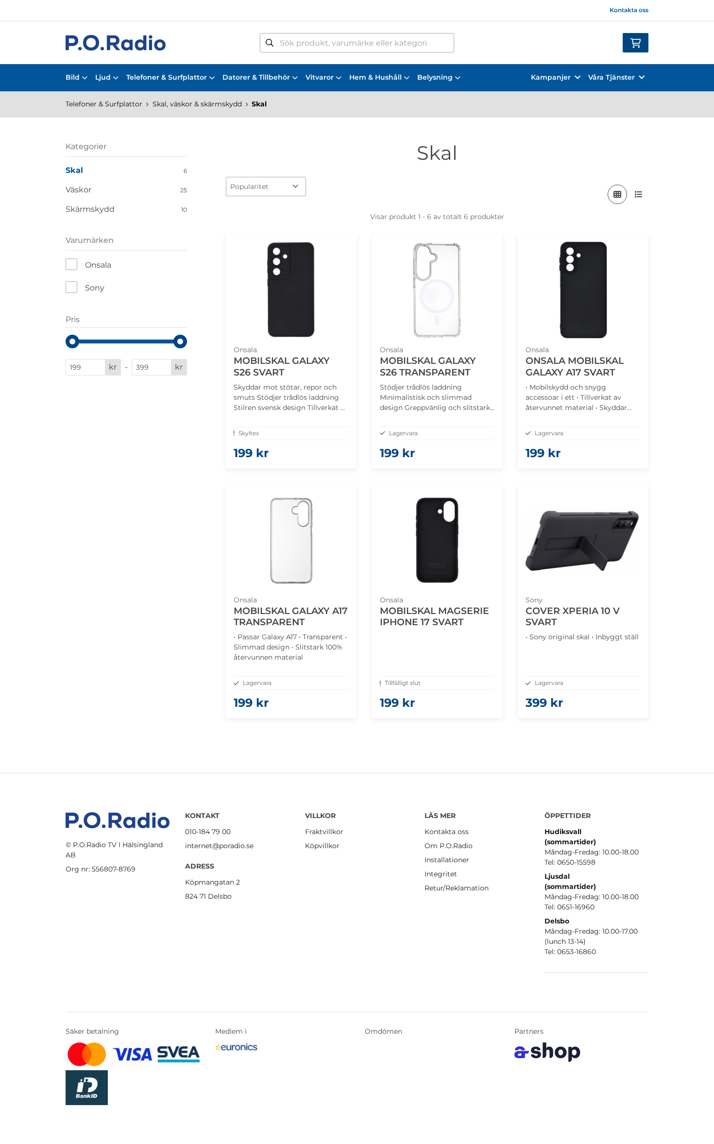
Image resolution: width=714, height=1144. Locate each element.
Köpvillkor (322, 845)
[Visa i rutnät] (617, 194)
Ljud (103, 77)
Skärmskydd (126, 209)
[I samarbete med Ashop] (547, 1052)
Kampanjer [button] (551, 77)
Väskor (126, 189)
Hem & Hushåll (375, 77)
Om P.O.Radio (449, 845)
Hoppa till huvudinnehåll (352, 12)
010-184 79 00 (208, 831)
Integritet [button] (441, 874)
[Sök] (269, 42)
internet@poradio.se (219, 845)
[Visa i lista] (638, 194)
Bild (73, 77)
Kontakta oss (629, 10)
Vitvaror (320, 77)
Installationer (447, 859)
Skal (259, 104)
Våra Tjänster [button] (611, 77)
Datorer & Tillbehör (256, 77)
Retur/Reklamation (457, 888)
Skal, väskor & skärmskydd (197, 104)
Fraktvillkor (324, 831)
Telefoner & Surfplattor (166, 77)
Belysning (435, 77)
